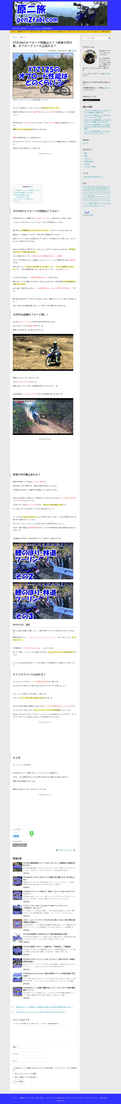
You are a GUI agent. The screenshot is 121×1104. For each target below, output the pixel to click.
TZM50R (85, 190)
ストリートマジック (99, 196)
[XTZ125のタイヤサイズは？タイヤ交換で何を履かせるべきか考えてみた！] (17, 881)
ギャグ (91, 193)
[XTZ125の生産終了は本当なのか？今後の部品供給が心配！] (17, 938)
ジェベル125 (101, 193)
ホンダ (93, 202)
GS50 (97, 186)
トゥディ (85, 200)
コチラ (106, 73)
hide (30, 186)
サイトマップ (81, 31)
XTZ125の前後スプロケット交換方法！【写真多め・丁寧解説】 (47, 947)
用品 (85, 156)
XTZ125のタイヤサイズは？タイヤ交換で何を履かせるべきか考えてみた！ (41, 1012)
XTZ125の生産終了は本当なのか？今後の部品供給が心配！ (45, 934)
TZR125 (93, 190)
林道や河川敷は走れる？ (22, 195)
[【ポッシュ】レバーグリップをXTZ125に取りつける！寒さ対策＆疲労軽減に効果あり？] (17, 924)
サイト (15, 1061)
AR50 (84, 186)
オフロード (68, 850)
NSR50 (89, 188)
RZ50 (107, 188)
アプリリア (102, 190)
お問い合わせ (105, 31)
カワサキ (102, 192)
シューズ (96, 193)
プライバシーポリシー (93, 31)
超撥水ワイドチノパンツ (99, 205)
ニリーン (95, 200)
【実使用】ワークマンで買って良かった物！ (30, 31)
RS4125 (104, 188)
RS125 (100, 188)
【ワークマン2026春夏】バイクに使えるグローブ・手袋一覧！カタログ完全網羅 (97, 126)
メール (16, 1054)
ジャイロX (107, 193)
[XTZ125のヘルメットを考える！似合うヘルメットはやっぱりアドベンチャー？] (17, 895)
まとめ (16, 201)
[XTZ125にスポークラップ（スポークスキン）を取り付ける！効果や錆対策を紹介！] (17, 963)
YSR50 (96, 190)
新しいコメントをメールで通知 (25, 1073)
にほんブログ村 (88, 215)
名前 (15, 1047)
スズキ (91, 196)
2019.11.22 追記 (22, 197)
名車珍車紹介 (88, 161)
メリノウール (102, 203)
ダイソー (86, 198)
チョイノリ (91, 198)
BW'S (90, 186)
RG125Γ (93, 188)
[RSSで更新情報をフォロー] (106, 2)
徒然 (85, 153)
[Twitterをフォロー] (95, 2)
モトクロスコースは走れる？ (23, 199)
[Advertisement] (45, 168)
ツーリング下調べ (90, 166)
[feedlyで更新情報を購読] (102, 2)
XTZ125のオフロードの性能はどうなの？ (27, 190)
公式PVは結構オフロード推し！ (24, 192)
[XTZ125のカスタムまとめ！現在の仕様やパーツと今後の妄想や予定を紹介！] (17, 977)
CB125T (93, 186)
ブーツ (86, 203)
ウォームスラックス (91, 191)
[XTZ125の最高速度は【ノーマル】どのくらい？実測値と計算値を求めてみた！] (17, 867)
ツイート (86, 143)
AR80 (87, 186)
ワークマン (88, 158)
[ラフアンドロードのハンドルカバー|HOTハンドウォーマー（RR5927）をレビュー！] (17, 909)
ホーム (13, 31)
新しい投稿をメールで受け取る (25, 1077)
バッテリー (100, 200)
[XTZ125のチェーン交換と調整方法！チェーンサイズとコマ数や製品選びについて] (17, 991)
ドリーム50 (90, 200)
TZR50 (88, 190)
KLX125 (100, 186)
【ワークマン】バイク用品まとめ (55, 31)
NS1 (86, 188)
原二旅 (62, 1100)
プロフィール (71, 31)
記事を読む (26, 873)
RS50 (96, 188)
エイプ (97, 191)
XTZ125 (73, 51)
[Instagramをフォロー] (99, 2)
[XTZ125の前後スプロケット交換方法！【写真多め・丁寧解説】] (17, 950)
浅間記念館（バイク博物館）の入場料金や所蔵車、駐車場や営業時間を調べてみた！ (44, 1007)
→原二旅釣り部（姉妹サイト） (93, 177)
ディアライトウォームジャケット (102, 198)
